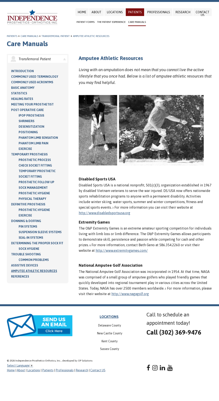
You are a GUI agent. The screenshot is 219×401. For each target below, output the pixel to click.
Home (82, 12)
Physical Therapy (32, 198)
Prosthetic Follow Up (36, 182)
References (20, 276)
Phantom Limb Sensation (38, 137)
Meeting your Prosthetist (32, 104)
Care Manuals (137, 21)
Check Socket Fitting (35, 165)
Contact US (202, 13)
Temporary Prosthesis (29, 154)
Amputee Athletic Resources (91, 36)
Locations (115, 12)
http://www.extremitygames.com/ (122, 250)
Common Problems (34, 260)
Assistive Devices (24, 265)
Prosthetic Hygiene (34, 193)
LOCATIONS (109, 317)
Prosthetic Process (35, 160)
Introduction (22, 71)
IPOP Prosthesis (31, 115)
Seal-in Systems (31, 237)
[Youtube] (170, 368)
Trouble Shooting (26, 254)
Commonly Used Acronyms (32, 82)
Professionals (158, 12)
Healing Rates (22, 99)
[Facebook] (148, 368)
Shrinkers (26, 121)
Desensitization (31, 126)
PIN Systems (28, 226)
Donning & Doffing (26, 221)
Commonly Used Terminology (34, 76)
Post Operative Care (27, 110)
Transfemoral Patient (55, 36)
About (96, 12)
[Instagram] (155, 368)
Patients (135, 12)
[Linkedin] (162, 368)
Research (182, 12)
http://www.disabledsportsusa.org (104, 213)
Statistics (19, 93)
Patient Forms (86, 21)
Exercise (25, 149)
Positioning (28, 132)
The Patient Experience (111, 21)
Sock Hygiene (29, 248)
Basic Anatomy (22, 87)
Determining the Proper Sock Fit (37, 243)
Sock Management (33, 187)
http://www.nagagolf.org (130, 294)
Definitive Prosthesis (28, 204)
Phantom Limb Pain (33, 143)
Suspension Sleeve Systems (40, 232)
